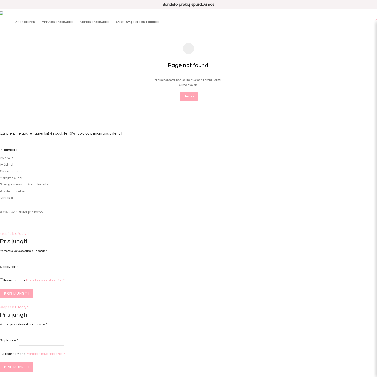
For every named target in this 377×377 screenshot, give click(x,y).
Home (189, 96)
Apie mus (6, 158)
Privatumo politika (12, 191)
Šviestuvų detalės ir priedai (137, 22)
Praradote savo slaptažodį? (45, 280)
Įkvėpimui (6, 164)
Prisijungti (16, 293)
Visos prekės (25, 22)
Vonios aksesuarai (94, 22)
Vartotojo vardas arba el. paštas (23, 250)
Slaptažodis (9, 266)
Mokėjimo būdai (11, 178)
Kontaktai (7, 197)
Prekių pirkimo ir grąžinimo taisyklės (24, 184)
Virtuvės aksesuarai (57, 22)
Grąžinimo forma (11, 171)
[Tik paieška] (361, 20)
